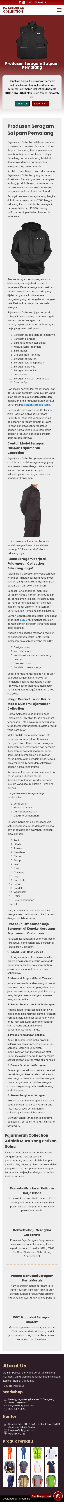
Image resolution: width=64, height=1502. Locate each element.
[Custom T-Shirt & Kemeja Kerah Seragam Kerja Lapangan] (23, 1481)
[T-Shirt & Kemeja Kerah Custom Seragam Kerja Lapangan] (51, 1481)
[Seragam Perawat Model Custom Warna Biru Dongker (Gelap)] (51, 1467)
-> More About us (13, 1385)
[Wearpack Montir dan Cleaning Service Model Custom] (10, 1453)
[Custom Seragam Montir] (10, 1481)
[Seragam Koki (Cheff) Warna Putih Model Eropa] (51, 1453)
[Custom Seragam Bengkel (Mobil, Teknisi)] (23, 1467)
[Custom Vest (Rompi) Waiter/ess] (10, 1467)
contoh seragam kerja (37, 404)
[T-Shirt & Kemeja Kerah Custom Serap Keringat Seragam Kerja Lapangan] (37, 1481)
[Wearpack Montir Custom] (23, 1453)
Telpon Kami (41, 103)
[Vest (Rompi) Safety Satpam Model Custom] (37, 1453)
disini (22, 619)
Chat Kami (22, 103)
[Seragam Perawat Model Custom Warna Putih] (37, 1467)
